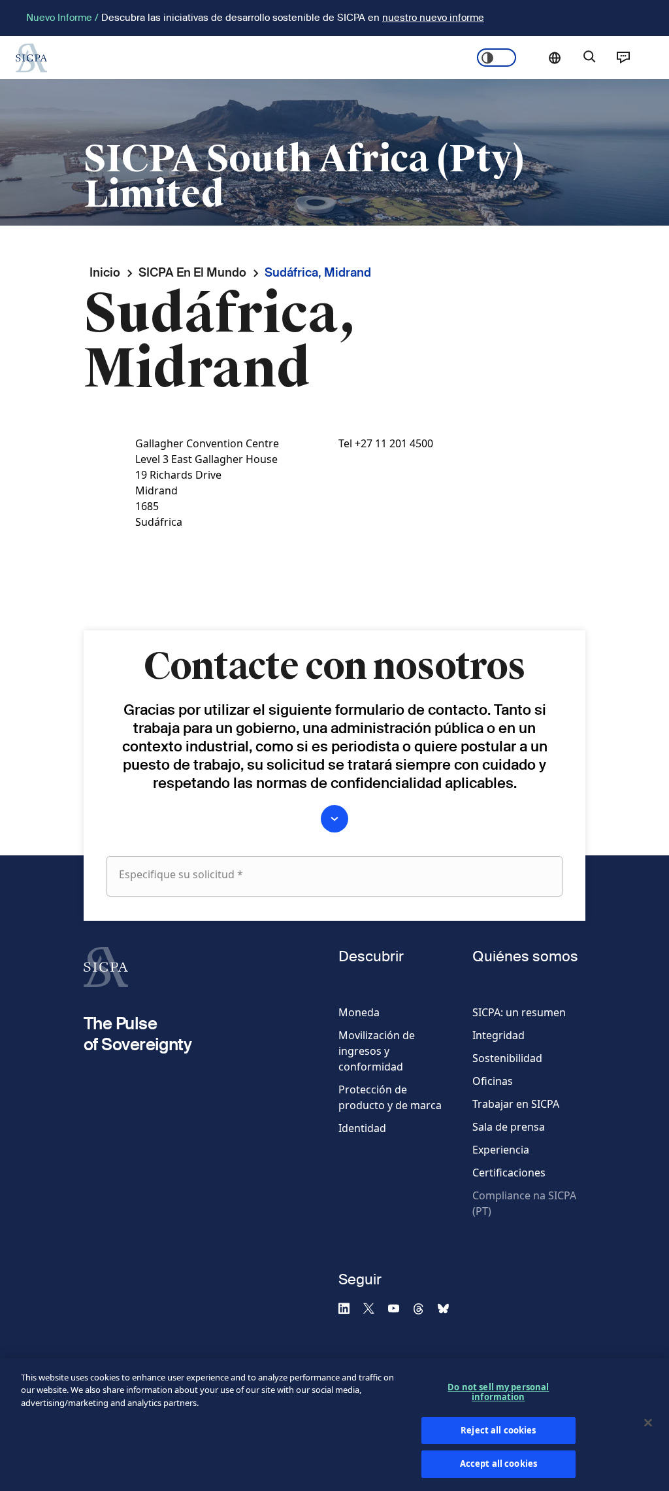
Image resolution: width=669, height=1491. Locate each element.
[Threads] (424, 1307)
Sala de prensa (508, 1127)
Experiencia (500, 1149)
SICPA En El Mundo (192, 272)
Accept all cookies (498, 1463)
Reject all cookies (498, 1430)
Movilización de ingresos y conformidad (376, 1051)
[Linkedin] (349, 1307)
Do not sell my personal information (498, 1392)
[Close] (648, 1423)
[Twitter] (374, 1307)
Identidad (362, 1128)
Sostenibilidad (507, 1058)
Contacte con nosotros (623, 58)
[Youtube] (399, 1307)
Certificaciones (509, 1172)
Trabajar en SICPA (515, 1104)
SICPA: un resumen (519, 1012)
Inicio (105, 272)
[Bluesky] (449, 1307)
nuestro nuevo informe (433, 17)
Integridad (498, 1035)
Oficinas (492, 1081)
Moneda (359, 1012)
